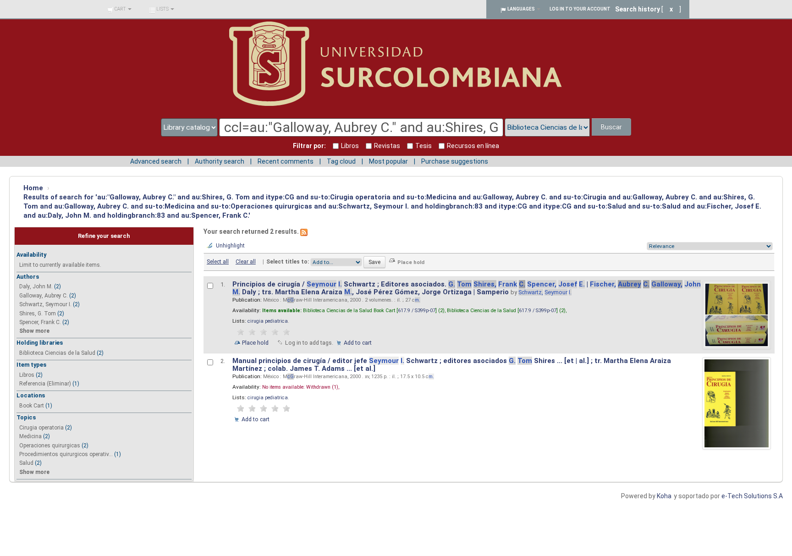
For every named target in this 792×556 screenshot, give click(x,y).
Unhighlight (230, 245)
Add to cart (358, 342)
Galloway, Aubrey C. (43, 295)
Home (33, 188)
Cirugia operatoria (41, 427)
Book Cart (31, 405)
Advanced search (156, 161)
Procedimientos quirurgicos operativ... (66, 454)
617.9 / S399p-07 (416, 311)
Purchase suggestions (454, 161)
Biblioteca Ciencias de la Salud (57, 353)
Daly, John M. (36, 286)
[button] (119, 9)
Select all (218, 262)
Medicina (30, 436)
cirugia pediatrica (268, 321)
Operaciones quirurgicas (49, 445)
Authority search (219, 161)
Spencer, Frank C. (40, 322)
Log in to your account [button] (580, 8)
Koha (664, 496)
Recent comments (286, 161)
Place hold (255, 342)
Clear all (246, 262)
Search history (637, 9)
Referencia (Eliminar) (45, 383)
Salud (26, 463)
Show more (34, 331)
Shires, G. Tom (37, 313)
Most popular (388, 161)
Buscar (611, 127)
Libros (26, 375)
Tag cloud (341, 161)
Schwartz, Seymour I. (45, 304)
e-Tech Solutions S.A (752, 496)
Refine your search (104, 235)
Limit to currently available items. (60, 265)
